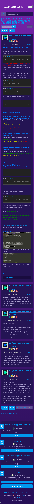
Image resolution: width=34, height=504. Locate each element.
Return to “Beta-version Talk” (11, 413)
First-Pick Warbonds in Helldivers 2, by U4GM (18, 425)
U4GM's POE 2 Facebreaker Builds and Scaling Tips (18, 440)
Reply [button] (5, 30)
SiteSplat (22, 495)
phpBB (18, 497)
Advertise (7, 492)
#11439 (29, 45)
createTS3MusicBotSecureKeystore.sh (15, 225)
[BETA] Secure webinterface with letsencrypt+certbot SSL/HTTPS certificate (16, 21)
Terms (28, 492)
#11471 (29, 352)
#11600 (29, 380)
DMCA (22, 492)
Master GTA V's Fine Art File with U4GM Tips (18, 456)
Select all (10, 56)
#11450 (29, 320)
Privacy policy (15, 492)
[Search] (14, 26)
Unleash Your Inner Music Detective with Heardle (17, 471)
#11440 (29, 294)
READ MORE (17, 435)
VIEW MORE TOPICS (17, 486)
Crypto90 (13, 39)
